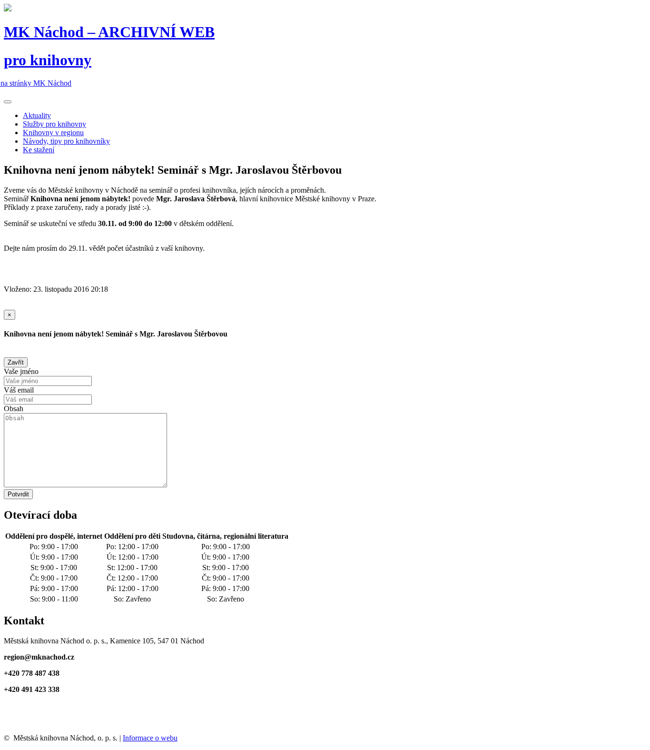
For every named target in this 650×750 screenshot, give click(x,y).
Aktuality (37, 115)
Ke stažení (38, 150)
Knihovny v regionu (53, 132)
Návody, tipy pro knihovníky (66, 141)
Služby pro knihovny (54, 124)
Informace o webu (150, 738)
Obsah (13, 409)
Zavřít (16, 362)
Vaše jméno (21, 371)
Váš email (19, 390)
